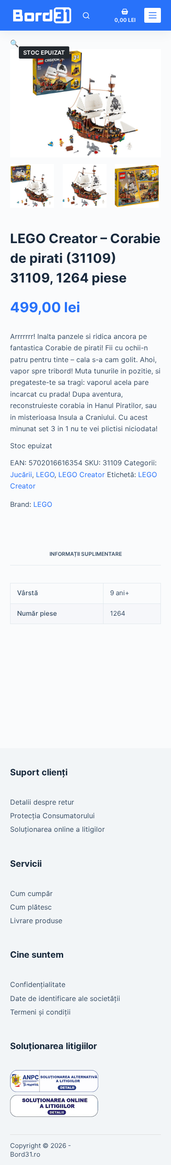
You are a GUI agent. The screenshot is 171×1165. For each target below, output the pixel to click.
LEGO (45, 474)
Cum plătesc (31, 907)
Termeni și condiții (40, 1012)
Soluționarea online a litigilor (57, 829)
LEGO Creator (81, 474)
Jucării (21, 474)
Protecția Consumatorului (52, 815)
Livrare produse (36, 920)
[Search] (86, 15)
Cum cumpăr (31, 893)
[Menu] (152, 15)
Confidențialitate (37, 984)
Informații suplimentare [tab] (86, 554)
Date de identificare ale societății (65, 998)
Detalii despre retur (42, 802)
